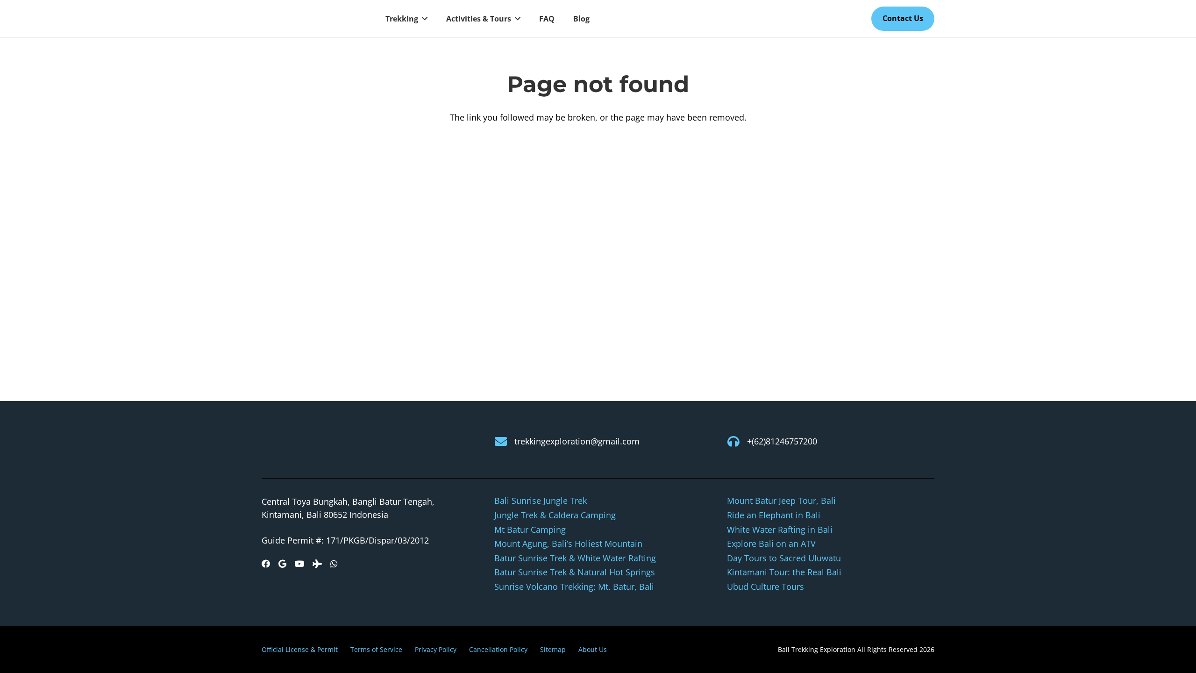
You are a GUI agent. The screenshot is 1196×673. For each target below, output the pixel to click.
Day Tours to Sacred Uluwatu (784, 558)
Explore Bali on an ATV (771, 543)
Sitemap (553, 649)
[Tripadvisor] (317, 563)
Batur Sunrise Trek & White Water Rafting (575, 558)
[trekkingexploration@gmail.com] (504, 441)
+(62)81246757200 (782, 441)
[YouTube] (299, 563)
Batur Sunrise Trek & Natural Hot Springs (574, 572)
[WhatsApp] (334, 563)
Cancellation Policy (498, 649)
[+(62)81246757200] (737, 441)
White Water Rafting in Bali (780, 529)
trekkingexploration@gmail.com (577, 441)
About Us (592, 649)
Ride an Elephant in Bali (773, 515)
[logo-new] (313, 19)
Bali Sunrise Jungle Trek (540, 500)
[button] (422, 18)
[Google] (282, 563)
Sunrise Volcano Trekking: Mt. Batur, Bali (574, 586)
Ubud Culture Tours (765, 586)
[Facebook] (266, 563)
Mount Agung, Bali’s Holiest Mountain (568, 543)
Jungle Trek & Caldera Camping (555, 515)
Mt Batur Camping (530, 529)
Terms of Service (376, 649)
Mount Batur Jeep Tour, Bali (781, 500)
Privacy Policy (435, 649)
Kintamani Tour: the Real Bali (784, 572)
